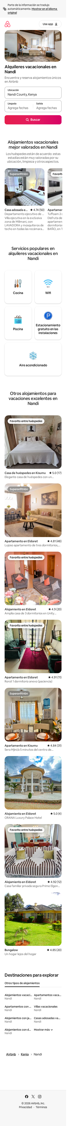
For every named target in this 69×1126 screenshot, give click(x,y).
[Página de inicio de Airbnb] (7, 24)
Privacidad (25, 1107)
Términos (41, 1107)
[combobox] (33, 94)
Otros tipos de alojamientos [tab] (22, 983)
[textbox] (19, 108)
